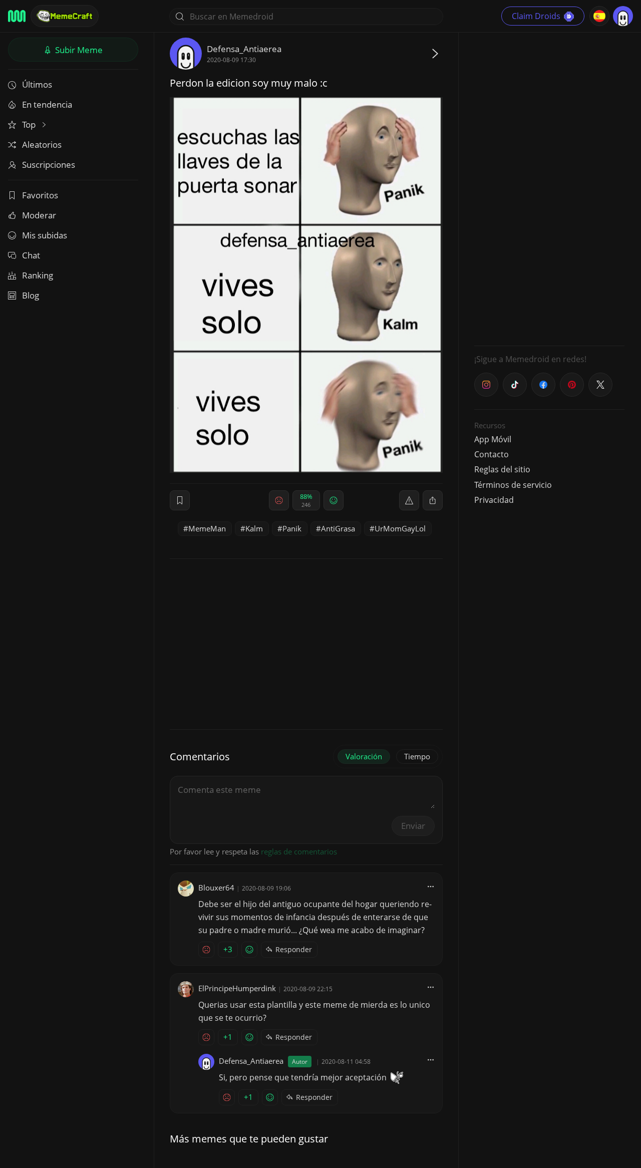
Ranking (37, 275)
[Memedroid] (17, 16)
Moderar (39, 215)
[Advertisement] (549, 188)
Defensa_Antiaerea (244, 49)
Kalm (254, 528)
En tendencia (47, 104)
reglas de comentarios (299, 851)
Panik (291, 528)
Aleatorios (42, 144)
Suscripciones (48, 164)
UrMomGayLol (400, 528)
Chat (31, 255)
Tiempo (417, 756)
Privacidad (494, 499)
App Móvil (492, 439)
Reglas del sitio (502, 469)
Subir (78, 50)
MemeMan (207, 528)
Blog (30, 295)
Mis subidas (44, 235)
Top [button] (30, 124)
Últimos (37, 84)
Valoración (364, 756)
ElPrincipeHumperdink (237, 988)
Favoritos (40, 195)
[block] (433, 500)
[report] (409, 500)
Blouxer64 (216, 888)
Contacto (491, 454)
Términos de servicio (513, 484)
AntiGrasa (338, 528)
